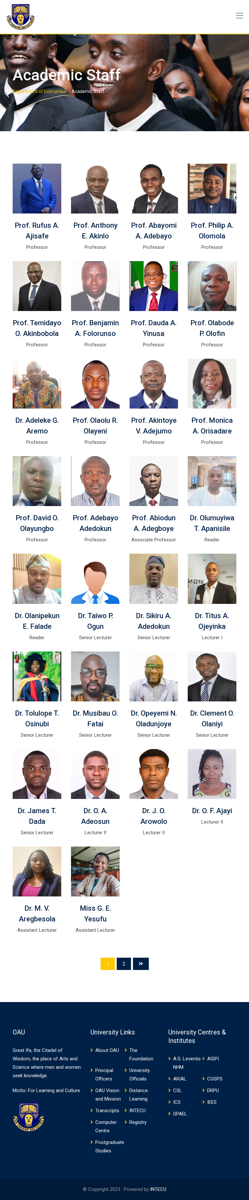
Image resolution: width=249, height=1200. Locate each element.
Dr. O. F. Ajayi (212, 811)
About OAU (107, 1050)
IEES (212, 1102)
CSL (177, 1090)
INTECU (137, 1110)
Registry (138, 1122)
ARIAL (179, 1079)
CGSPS (214, 1079)
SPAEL (180, 1114)
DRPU (213, 1090)
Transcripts (107, 1110)
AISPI (213, 1059)
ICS (177, 1102)
